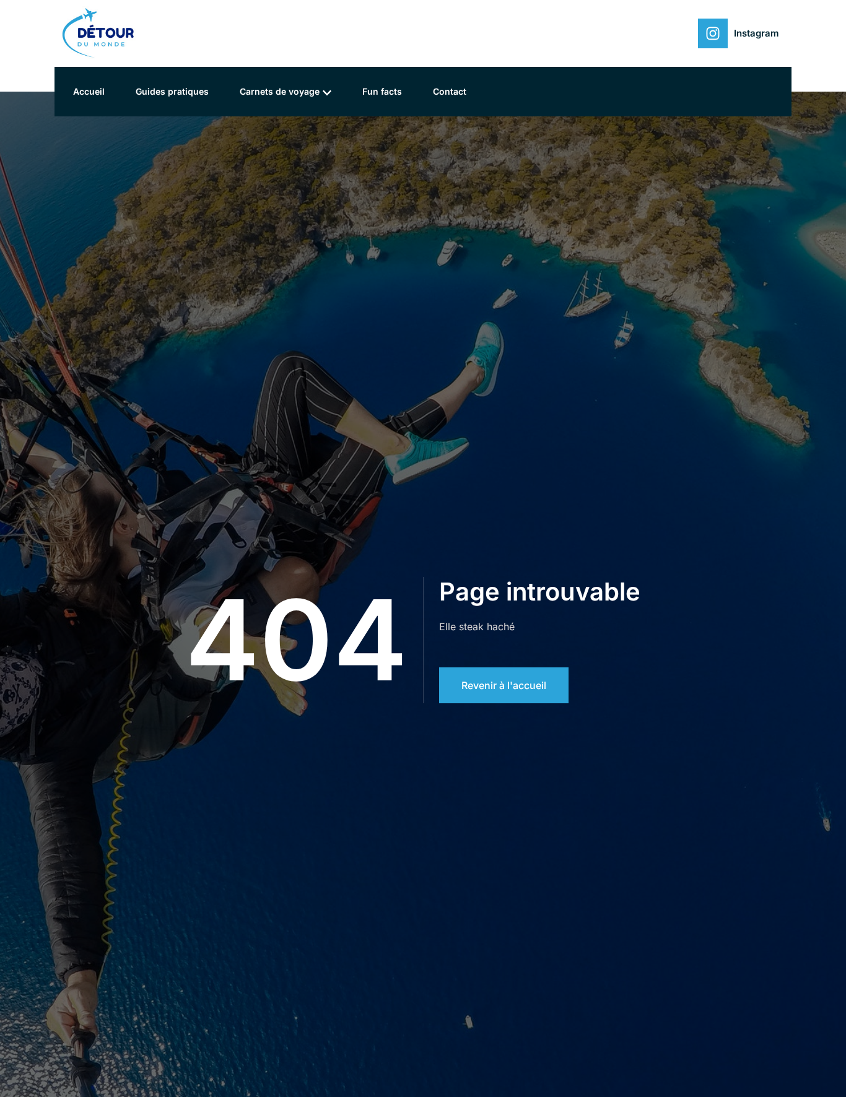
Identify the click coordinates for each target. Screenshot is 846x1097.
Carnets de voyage (280, 91)
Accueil (89, 91)
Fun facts (382, 91)
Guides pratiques (172, 91)
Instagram (756, 33)
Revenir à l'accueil (503, 685)
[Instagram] (713, 33)
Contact (449, 91)
